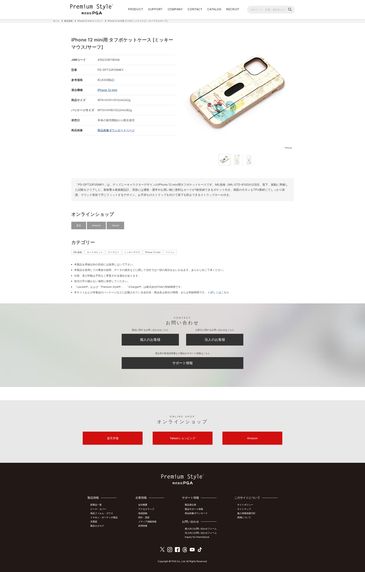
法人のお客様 (215, 340)
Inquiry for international (197, 537)
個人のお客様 (150, 340)
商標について (244, 517)
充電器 (93, 521)
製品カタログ (97, 525)
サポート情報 (182, 363)
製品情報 (68, 21)
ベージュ (170, 252)
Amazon (96, 225)
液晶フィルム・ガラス (101, 513)
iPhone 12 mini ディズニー (90, 21)
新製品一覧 (96, 504)
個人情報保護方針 (246, 513)
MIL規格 (77, 252)
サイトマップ (244, 509)
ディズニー (113, 252)
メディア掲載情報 (147, 521)
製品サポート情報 (194, 509)
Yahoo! (115, 225)
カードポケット (95, 252)
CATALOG (214, 9)
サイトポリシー (245, 504)
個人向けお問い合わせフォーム (201, 528)
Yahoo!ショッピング (182, 438)
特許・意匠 (144, 517)
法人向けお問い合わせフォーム (201, 532)
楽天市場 (112, 438)
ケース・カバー (98, 509)
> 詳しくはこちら (218, 292)
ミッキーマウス (132, 252)
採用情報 (142, 525)
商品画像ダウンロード (196, 513)
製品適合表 (190, 504)
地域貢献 (142, 513)
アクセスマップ (146, 509)
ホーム (56, 21)
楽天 (78, 225)
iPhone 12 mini (107, 90)
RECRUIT (233, 9)
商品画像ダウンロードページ (116, 130)
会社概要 (142, 504)
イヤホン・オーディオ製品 (104, 517)
